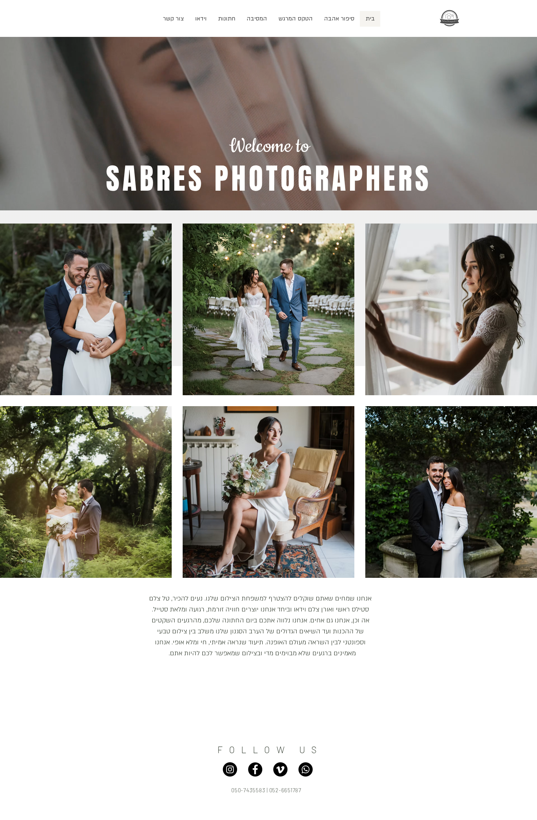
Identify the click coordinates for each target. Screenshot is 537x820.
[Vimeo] (280, 769)
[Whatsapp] (305, 769)
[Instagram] (230, 769)
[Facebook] (255, 769)
